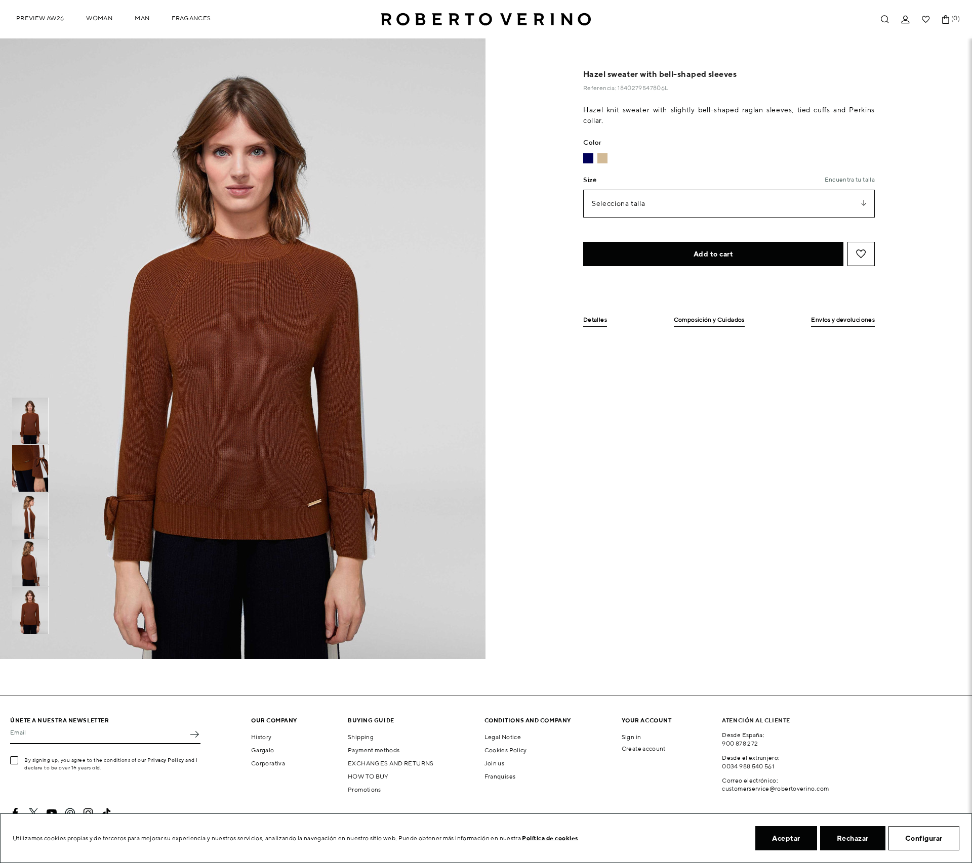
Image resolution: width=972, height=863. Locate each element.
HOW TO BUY (368, 776)
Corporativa (268, 763)
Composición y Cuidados (709, 320)
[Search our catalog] (885, 19)
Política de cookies (550, 838)
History (261, 737)
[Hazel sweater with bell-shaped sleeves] (602, 158)
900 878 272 (740, 743)
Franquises (500, 776)
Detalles (595, 320)
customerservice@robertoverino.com (775, 788)
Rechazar (853, 838)
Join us (494, 763)
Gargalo (262, 750)
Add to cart (714, 254)
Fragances (191, 18)
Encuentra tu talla (850, 179)
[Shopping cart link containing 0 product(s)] (945, 19)
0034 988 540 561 (748, 766)
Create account (644, 748)
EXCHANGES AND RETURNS (391, 763)
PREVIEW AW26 (40, 18)
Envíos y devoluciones (843, 320)
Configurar (924, 838)
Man (142, 18)
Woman (99, 18)
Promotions (364, 789)
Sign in (631, 737)
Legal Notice (502, 737)
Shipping (361, 737)
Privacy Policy (165, 760)
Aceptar (786, 838)
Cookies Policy (505, 750)
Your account (647, 720)
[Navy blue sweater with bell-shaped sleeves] (588, 158)
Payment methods (373, 750)
